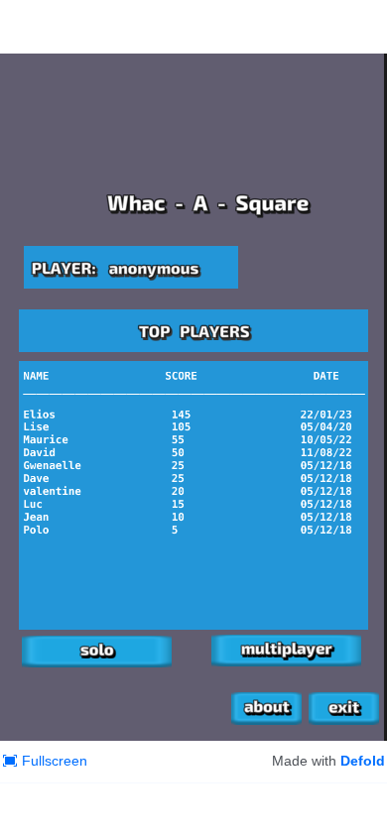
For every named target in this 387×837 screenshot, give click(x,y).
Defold (362, 761)
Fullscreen (54, 761)
